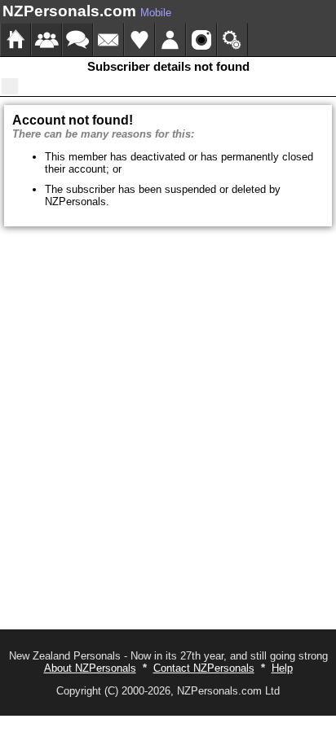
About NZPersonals (90, 668)
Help (282, 668)
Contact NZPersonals (203, 668)
